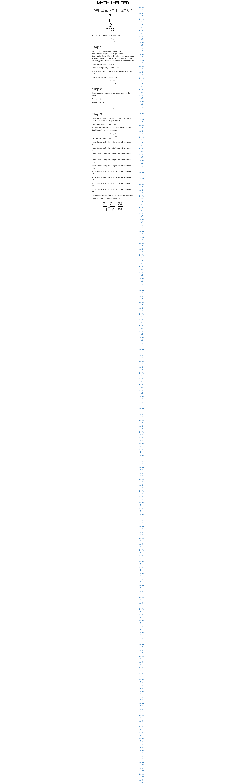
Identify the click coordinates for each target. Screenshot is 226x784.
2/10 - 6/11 (141, 604)
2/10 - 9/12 (141, 757)
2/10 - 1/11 (141, 545)
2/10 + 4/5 (141, 114)
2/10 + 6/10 (141, 492)
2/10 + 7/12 (141, 728)
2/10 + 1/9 (141, 338)
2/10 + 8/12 (141, 739)
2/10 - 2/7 (141, 203)
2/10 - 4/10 (141, 474)
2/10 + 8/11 (141, 621)
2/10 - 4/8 (141, 297)
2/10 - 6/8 (141, 321)
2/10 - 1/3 (141, 26)
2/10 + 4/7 (141, 220)
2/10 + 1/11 (141, 539)
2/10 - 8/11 (141, 627)
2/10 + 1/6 (141, 126)
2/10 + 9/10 (141, 527)
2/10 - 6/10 (141, 498)
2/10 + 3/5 (141, 102)
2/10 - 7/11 (141, 616)
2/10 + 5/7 (141, 232)
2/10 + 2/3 (141, 31)
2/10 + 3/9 (141, 362)
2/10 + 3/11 (141, 562)
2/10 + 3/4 (141, 67)
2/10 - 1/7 (141, 191)
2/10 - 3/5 (141, 108)
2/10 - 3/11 (141, 568)
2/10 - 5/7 (141, 238)
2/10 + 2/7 (141, 197)
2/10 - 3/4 (141, 73)
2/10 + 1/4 (141, 43)
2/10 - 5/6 (141, 179)
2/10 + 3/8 (141, 279)
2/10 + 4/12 (141, 692)
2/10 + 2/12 (141, 669)
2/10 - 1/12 (141, 663)
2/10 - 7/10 (141, 509)
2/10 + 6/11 (141, 598)
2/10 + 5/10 (141, 480)
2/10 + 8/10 (141, 515)
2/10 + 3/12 (141, 680)
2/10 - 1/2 (141, 14)
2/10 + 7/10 (141, 503)
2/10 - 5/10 (141, 486)
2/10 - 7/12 (141, 733)
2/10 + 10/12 (141, 763)
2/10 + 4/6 (141, 161)
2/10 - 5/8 (141, 309)
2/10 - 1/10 (141, 439)
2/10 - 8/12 (141, 745)
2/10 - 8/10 (141, 521)
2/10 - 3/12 (141, 686)
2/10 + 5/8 (141, 303)
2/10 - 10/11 (141, 651)
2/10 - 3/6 (141, 155)
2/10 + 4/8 (141, 291)
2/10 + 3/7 (141, 208)
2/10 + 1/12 (141, 657)
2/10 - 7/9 (141, 415)
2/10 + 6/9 (141, 397)
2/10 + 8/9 (141, 421)
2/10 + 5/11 (141, 586)
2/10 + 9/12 (141, 751)
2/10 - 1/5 (141, 85)
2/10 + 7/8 (141, 326)
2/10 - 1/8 (141, 262)
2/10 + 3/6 (141, 149)
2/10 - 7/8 (141, 332)
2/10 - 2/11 (141, 557)
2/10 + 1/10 (141, 433)
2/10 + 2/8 (141, 267)
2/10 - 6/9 (141, 403)
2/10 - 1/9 (141, 344)
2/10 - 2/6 (141, 144)
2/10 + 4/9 (141, 374)
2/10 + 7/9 (141, 409)
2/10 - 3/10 (141, 462)
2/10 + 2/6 (141, 138)
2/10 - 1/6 (141, 132)
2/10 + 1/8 (141, 256)
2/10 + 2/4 (141, 55)
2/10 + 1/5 (141, 79)
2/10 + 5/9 (141, 385)
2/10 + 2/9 (141, 350)
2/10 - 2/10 (141, 450)
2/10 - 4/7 (141, 226)
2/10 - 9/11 (141, 639)
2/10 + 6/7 (141, 244)
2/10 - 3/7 (141, 214)
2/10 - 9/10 (141, 533)
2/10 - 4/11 (141, 580)
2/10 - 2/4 (141, 61)
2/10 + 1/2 (141, 8)
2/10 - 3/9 (141, 368)
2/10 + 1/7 (141, 185)
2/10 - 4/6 (141, 167)
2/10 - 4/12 (141, 698)
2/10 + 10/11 (141, 645)
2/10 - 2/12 (141, 675)
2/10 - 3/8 (141, 285)
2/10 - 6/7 (141, 250)
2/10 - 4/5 (141, 120)
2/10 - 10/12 (141, 769)
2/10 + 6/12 (141, 716)
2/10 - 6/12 (141, 722)
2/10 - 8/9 (141, 427)
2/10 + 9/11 (141, 633)
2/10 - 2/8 (141, 273)
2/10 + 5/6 (141, 173)
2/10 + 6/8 (141, 315)
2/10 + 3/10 (141, 456)
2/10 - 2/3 (141, 37)
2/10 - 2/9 (141, 356)
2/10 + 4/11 (141, 574)
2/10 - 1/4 (141, 49)
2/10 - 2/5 (141, 96)
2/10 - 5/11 (141, 592)
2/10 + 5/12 (141, 704)
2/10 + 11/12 (141, 775)
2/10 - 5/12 (141, 710)
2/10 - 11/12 (141, 781)
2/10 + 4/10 (141, 468)
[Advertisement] (63, 40)
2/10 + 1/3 (141, 20)
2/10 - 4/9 (141, 380)
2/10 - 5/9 (141, 391)
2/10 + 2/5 (141, 90)
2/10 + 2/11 (141, 551)
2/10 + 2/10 (141, 444)
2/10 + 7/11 (141, 610)
